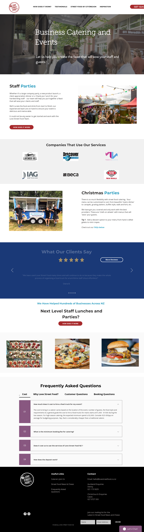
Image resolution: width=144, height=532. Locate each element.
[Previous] (12, 270)
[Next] (132, 270)
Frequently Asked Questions (58, 490)
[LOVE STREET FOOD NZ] (25, 513)
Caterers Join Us (58, 479)
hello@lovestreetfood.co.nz (104, 479)
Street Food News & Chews (62, 484)
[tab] (24, 394)
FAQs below (99, 227)
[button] (42, 7)
